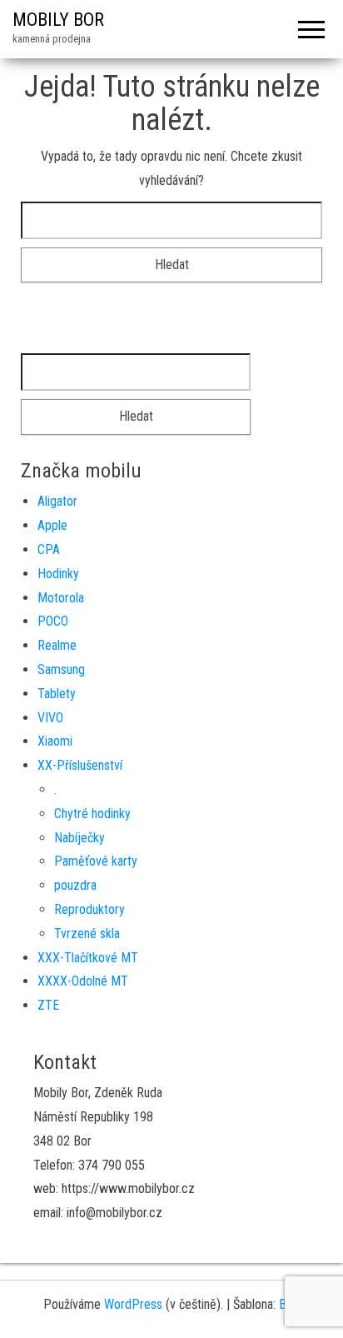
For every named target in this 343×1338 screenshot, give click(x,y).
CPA (48, 549)
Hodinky (58, 574)
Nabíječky (79, 838)
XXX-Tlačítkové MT (87, 958)
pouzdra (75, 885)
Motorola (60, 598)
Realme (57, 645)
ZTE (48, 1005)
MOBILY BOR (58, 19)
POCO (52, 621)
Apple (52, 525)
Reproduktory (89, 909)
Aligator (57, 501)
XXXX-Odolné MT (82, 981)
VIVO (50, 718)
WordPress (133, 1304)
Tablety (56, 693)
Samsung (61, 669)
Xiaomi (54, 741)
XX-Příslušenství (79, 765)
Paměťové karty (95, 861)
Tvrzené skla (87, 933)
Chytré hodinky (92, 813)
